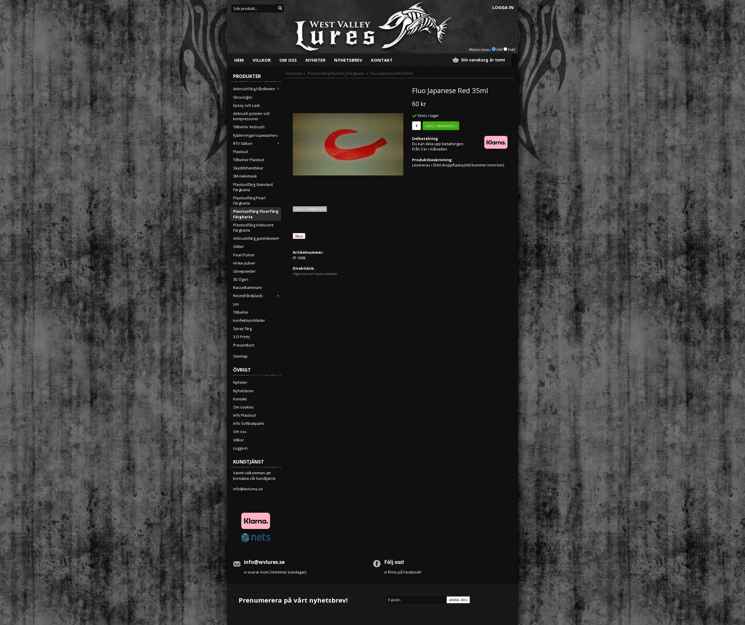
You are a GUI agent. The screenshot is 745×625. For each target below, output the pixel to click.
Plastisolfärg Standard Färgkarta (253, 187)
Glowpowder (244, 271)
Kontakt (382, 60)
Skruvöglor (242, 97)
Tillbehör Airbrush (249, 126)
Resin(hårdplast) (247, 295)
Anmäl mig (458, 600)
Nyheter (315, 60)
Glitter (238, 246)
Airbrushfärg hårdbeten (254, 88)
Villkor (262, 60)
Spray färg (242, 328)
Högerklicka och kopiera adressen (315, 274)
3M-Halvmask (245, 176)
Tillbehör (241, 312)
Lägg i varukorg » (441, 126)
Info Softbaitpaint (248, 423)
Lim (236, 304)
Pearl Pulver (244, 255)
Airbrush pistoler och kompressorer (251, 116)
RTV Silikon (242, 143)
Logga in (503, 7)
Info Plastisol (244, 415)
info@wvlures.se (248, 488)
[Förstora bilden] (348, 143)
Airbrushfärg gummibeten (256, 238)
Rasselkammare (247, 287)
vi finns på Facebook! (402, 572)
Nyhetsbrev (348, 60)
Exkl (511, 49)
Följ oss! (394, 562)
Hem (239, 60)
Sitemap (240, 356)
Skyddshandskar (248, 168)
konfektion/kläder (249, 320)
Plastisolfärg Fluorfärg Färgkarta (256, 214)
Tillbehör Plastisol (248, 159)
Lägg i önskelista (310, 209)
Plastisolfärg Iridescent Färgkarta (253, 227)
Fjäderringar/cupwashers (255, 135)
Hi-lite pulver (244, 263)
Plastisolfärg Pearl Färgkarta (249, 200)
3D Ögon (240, 279)
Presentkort (243, 345)
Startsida (293, 73)
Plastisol (240, 151)
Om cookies (243, 407)
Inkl (499, 49)
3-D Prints (241, 336)
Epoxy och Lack (246, 105)
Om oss (288, 60)
